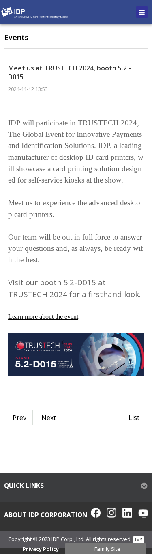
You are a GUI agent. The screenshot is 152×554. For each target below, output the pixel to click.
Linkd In (127, 513)
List (133, 417)
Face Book (96, 513)
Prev (19, 417)
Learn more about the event (43, 316)
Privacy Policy (41, 548)
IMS (138, 540)
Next (48, 417)
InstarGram (111, 513)
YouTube (143, 513)
